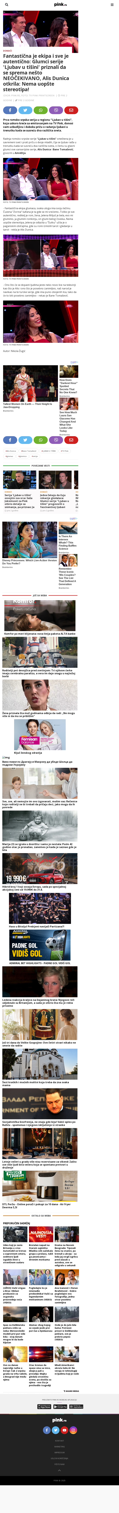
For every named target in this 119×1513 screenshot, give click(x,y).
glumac (9, 456)
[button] (6, 485)
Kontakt (59, 1440)
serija (35, 456)
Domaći (7, 50)
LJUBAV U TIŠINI (49, 451)
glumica (22, 456)
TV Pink (64, 451)
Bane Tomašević (28, 451)
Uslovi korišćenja (59, 1458)
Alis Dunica (11, 451)
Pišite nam (59, 1464)
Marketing (59, 1446)
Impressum (60, 1452)
